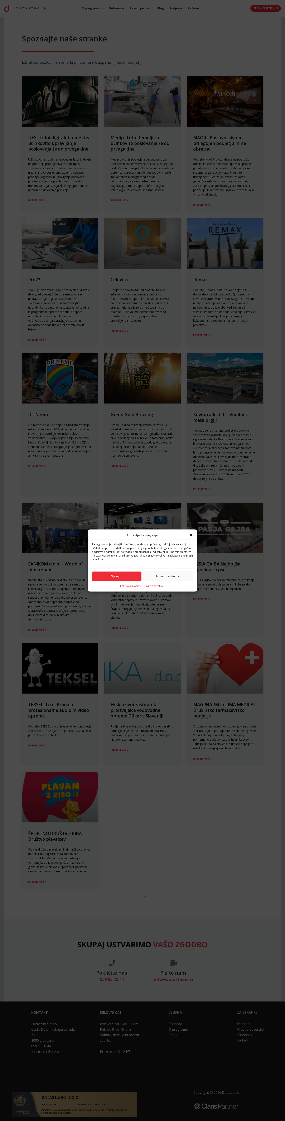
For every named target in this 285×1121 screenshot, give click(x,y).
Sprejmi (116, 576)
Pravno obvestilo (153, 586)
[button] (191, 535)
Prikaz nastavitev (168, 576)
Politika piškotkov (130, 586)
